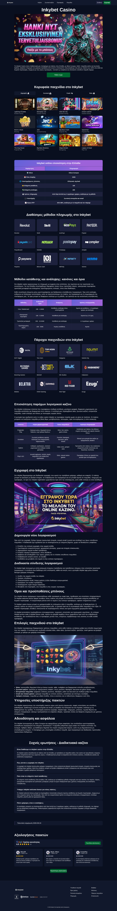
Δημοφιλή (24, 93)
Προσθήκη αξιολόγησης (93, 843)
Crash (68, 93)
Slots (90, 93)
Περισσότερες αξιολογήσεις (58, 870)
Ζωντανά (46, 93)
